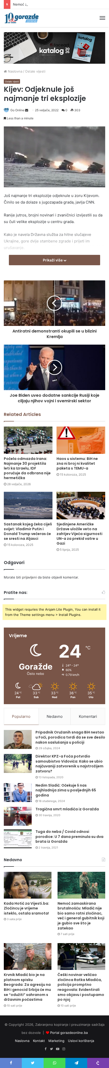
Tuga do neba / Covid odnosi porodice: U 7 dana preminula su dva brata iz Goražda (69, 836)
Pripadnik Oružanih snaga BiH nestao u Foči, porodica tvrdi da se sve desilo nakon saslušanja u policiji (70, 737)
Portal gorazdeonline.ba (69, 1033)
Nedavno (55, 716)
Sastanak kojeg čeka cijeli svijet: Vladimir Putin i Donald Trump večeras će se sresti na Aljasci (28, 531)
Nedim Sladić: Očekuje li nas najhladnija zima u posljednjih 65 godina (65, 790)
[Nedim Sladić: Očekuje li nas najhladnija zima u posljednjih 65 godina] (18, 792)
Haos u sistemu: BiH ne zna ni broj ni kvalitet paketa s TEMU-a (77, 463)
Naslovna (14, 71)
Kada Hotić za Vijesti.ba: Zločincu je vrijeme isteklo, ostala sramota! (26, 908)
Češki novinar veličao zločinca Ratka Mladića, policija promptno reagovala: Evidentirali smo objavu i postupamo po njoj (81, 987)
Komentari (88, 716)
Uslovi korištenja (81, 1041)
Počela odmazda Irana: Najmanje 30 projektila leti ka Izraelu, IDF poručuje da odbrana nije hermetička (27, 468)
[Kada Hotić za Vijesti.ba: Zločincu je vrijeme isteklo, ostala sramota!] (27, 885)
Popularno (21, 716)
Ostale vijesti (35, 71)
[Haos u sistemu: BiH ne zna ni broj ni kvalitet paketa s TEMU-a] (81, 440)
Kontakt (39, 1041)
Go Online (17, 110)
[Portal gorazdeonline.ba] (21, 18)
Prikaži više (53, 260)
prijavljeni (29, 577)
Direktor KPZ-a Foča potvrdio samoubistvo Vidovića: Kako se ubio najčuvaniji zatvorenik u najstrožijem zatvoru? (69, 764)
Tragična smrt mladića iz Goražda (67, 809)
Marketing (56, 1041)
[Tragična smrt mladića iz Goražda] (18, 816)
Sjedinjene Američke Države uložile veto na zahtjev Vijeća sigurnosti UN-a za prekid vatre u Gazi (79, 534)
